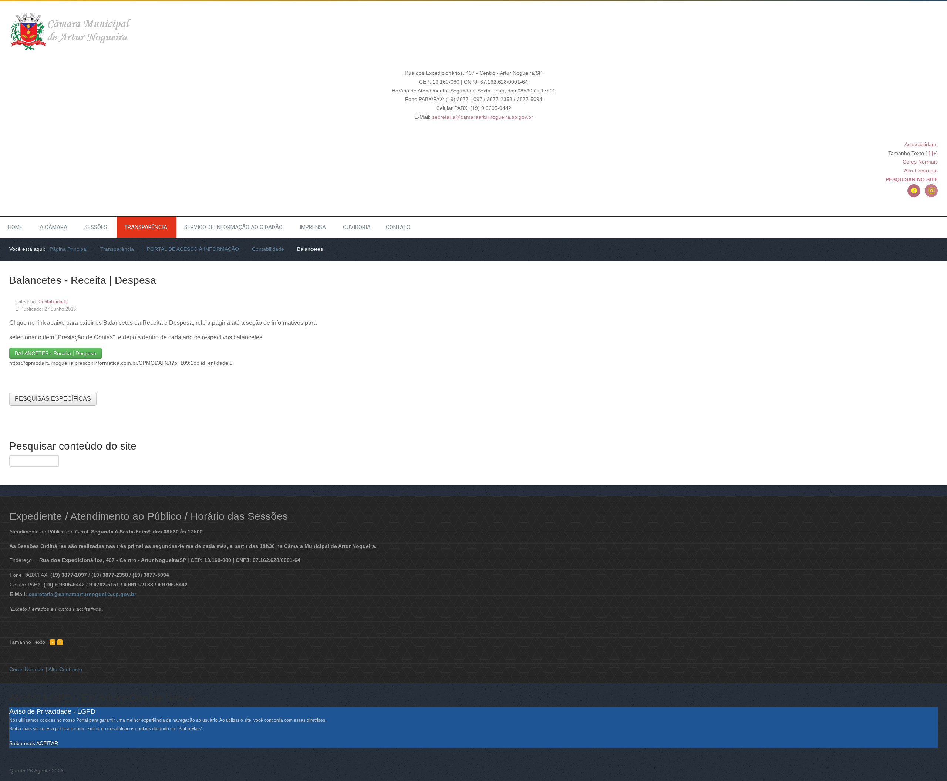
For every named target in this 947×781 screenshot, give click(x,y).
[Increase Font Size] (60, 642)
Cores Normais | (28, 669)
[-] (928, 153)
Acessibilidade (921, 144)
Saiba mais (22, 743)
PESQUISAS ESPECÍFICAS (53, 398)
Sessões (95, 227)
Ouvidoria (357, 227)
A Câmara (53, 227)
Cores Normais (920, 162)
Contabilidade (52, 301)
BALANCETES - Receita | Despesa (55, 353)
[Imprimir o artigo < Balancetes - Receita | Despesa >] (927, 301)
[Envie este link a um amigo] (936, 301)
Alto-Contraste (921, 171)
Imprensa (313, 227)
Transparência (145, 227)
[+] (935, 153)
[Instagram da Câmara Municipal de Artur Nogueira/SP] (931, 190)
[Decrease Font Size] (52, 642)
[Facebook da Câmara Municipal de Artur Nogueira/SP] (913, 190)
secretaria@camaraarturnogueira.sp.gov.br (482, 117)
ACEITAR (47, 743)
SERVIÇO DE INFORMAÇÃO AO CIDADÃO (233, 227)
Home (15, 227)
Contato (398, 227)
